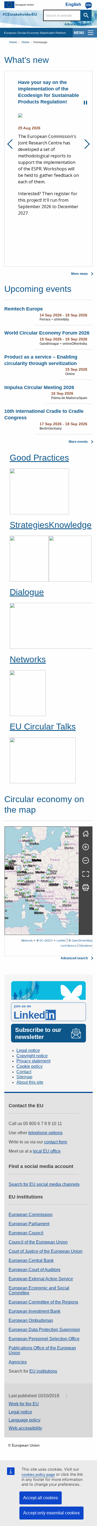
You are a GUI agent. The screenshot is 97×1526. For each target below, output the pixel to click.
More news (79, 274)
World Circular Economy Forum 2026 (46, 333)
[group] (42, 881)
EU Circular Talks (43, 726)
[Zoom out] (85, 860)
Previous (12, 144)
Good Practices (39, 457)
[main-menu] (90, 33)
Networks (28, 659)
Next (85, 144)
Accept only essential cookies (51, 1513)
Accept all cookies (40, 1497)
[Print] (85, 887)
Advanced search (78, 24)
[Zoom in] (85, 847)
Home (13, 42)
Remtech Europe (23, 309)
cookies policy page (38, 1474)
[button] (28, 864)
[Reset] (85, 833)
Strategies (29, 525)
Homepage (40, 42)
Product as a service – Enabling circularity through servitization (40, 360)
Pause (85, 102)
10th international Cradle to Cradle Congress (44, 414)
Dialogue (27, 592)
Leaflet (61, 940)
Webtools (27, 940)
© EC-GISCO (44, 940)
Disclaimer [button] (85, 945)
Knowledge (70, 525)
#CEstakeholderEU (20, 14)
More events (78, 442)
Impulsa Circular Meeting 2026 (39, 387)
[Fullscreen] (85, 874)
